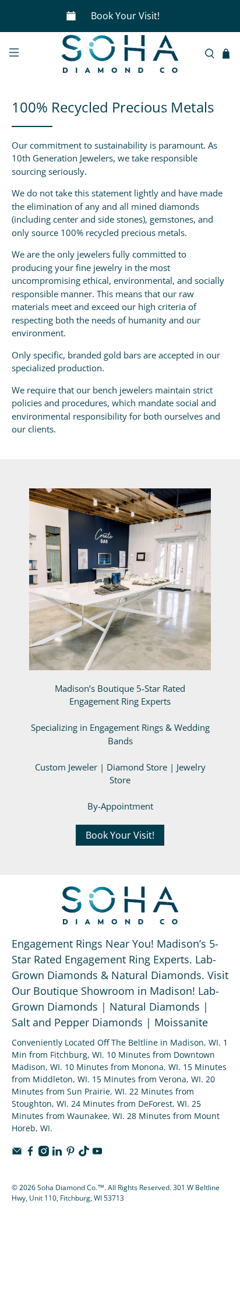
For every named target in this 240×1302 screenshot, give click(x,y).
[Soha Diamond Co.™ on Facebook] (30, 1153)
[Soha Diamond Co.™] (120, 54)
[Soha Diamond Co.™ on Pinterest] (70, 1153)
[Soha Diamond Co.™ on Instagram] (43, 1153)
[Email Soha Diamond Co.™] (17, 1153)
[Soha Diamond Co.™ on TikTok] (84, 1153)
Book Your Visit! (125, 15)
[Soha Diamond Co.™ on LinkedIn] (57, 1153)
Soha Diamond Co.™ (70, 1187)
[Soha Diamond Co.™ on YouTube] (97, 1153)
